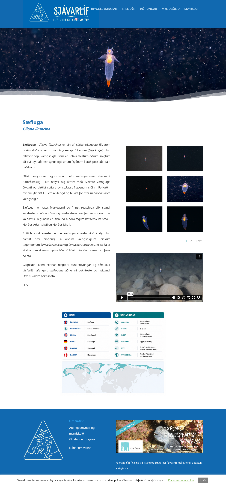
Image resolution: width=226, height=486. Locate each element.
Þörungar (148, 9)
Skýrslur (192, 9)
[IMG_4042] (185, 232)
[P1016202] (144, 201)
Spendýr (128, 9)
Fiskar (80, 9)
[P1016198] (185, 171)
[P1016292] (144, 171)
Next (198, 241)
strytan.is (123, 468)
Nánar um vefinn (80, 448)
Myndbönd (171, 9)
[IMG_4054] (144, 232)
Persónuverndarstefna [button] (181, 480)
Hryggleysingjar (103, 9)
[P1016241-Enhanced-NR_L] (185, 201)
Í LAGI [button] (203, 480)
